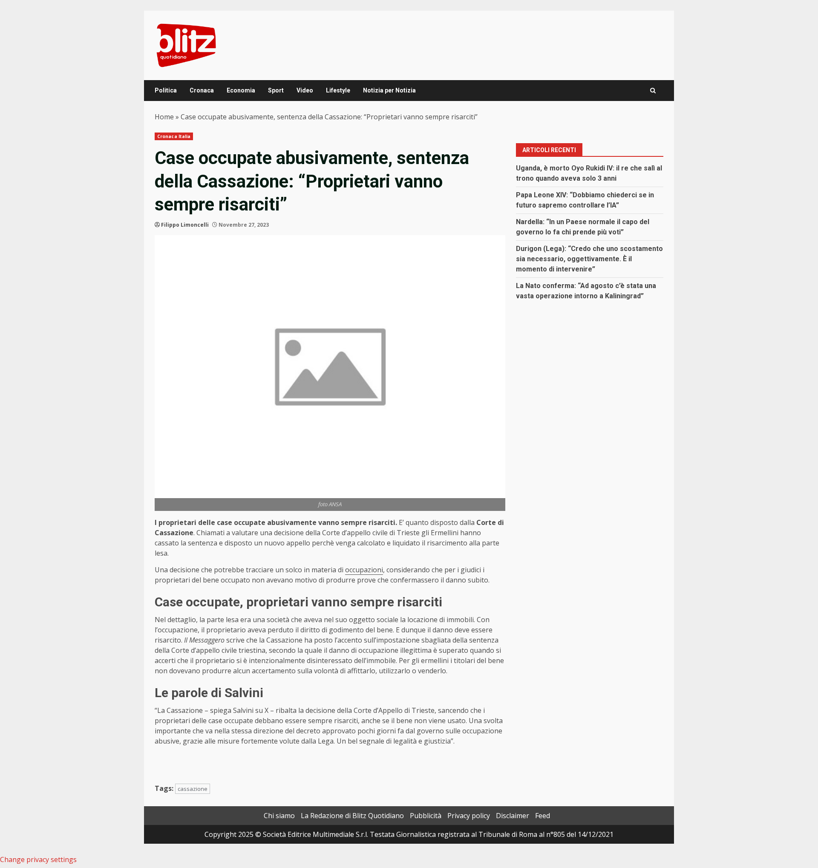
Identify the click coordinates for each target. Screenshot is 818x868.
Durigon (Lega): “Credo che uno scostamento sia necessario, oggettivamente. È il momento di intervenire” (589, 259)
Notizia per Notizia (389, 90)
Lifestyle (338, 90)
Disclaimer (512, 815)
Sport (276, 90)
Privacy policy (468, 815)
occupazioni (364, 569)
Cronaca (202, 90)
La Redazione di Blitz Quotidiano (352, 815)
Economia (241, 90)
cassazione (192, 789)
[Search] (653, 90)
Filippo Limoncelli (185, 224)
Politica (166, 90)
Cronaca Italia (173, 136)
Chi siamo (279, 815)
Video (305, 90)
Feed (542, 815)
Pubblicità (425, 815)
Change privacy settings (38, 859)
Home (164, 116)
